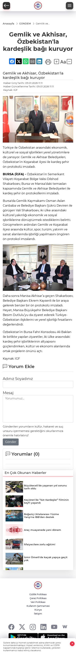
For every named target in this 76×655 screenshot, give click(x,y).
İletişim (38, 613)
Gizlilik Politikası (38, 594)
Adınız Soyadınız (18, 378)
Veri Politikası (38, 602)
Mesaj (8, 393)
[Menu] (69, 5)
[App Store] (53, 637)
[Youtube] (54, 626)
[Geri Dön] (6, 5)
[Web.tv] (64, 626)
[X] (22, 626)
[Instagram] (32, 626)
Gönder (10, 442)
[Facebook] (11, 626)
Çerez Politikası (38, 598)
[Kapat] (72, 643)
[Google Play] (23, 637)
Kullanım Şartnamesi (38, 606)
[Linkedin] (43, 626)
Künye (38, 609)
